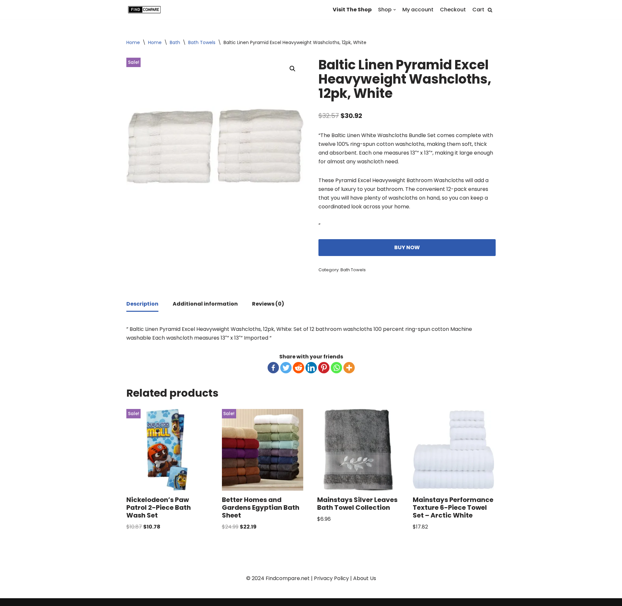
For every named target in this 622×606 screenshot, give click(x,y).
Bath (175, 42)
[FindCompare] (145, 10)
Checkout (453, 9)
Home (133, 42)
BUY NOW (407, 247)
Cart (478, 9)
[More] (349, 367)
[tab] (142, 304)
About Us (364, 578)
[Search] (490, 9)
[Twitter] (286, 367)
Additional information (205, 304)
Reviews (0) (268, 304)
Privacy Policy (331, 578)
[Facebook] (273, 367)
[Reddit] (298, 367)
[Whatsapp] (336, 367)
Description (142, 304)
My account (417, 9)
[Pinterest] (323, 367)
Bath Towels (201, 42)
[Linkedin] (311, 367)
